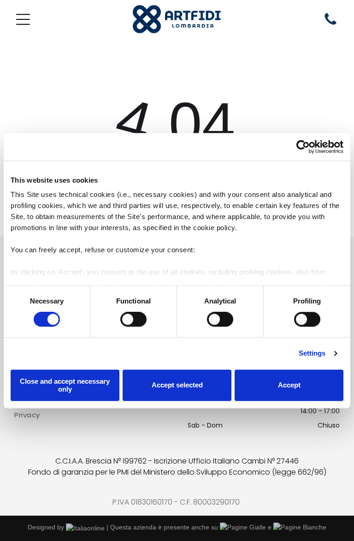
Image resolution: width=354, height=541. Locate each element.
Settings (312, 353)
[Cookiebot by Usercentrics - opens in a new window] (303, 147)
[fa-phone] (330, 24)
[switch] (133, 319)
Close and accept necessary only (65, 385)
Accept (289, 385)
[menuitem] (90, 415)
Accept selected (177, 385)
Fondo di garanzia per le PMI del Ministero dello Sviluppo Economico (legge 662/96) (177, 472)
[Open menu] (23, 19)
